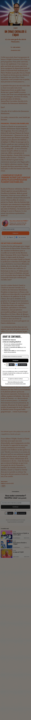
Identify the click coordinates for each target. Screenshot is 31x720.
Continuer (15, 360)
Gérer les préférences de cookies (15, 382)
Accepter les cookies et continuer (15, 378)
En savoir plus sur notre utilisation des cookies (15, 383)
